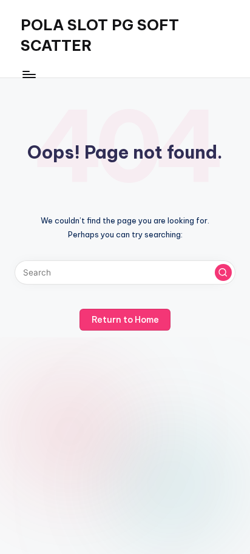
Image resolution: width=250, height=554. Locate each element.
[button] (223, 272)
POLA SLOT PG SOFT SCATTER (100, 35)
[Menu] (28, 74)
